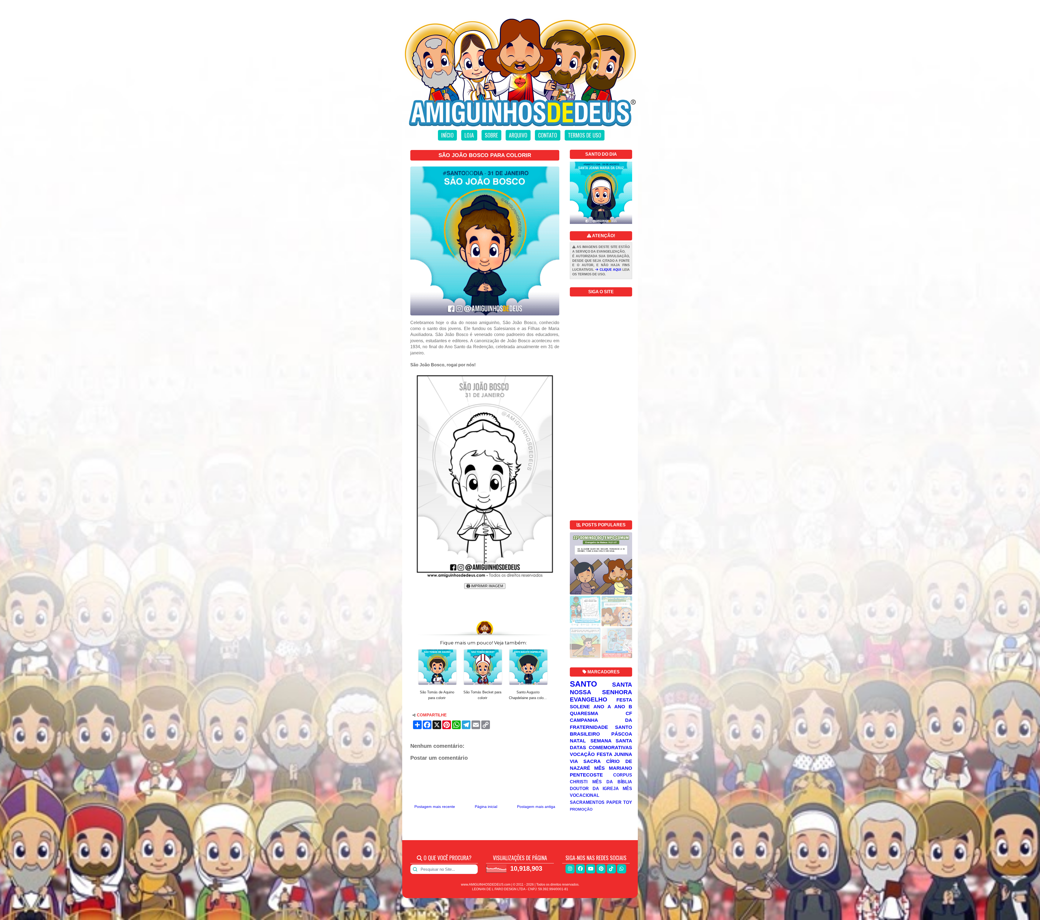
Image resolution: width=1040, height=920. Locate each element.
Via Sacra (585, 761)
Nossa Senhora (601, 692)
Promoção (581, 809)
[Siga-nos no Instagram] (570, 868)
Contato (547, 135)
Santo (583, 684)
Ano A (602, 706)
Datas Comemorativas (601, 747)
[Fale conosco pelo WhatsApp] (621, 868)
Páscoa (621, 734)
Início (447, 135)
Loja (469, 135)
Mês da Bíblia (612, 781)
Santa (622, 684)
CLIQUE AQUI (609, 270)
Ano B (623, 706)
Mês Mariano (613, 768)
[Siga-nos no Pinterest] (601, 868)
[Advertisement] (484, 602)
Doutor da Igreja (594, 788)
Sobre (491, 135)
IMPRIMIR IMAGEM (486, 586)
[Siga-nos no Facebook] (580, 868)
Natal (578, 740)
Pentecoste (586, 775)
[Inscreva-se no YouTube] (590, 868)
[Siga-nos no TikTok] (611, 868)
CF (629, 713)
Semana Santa (611, 740)
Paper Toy (619, 802)
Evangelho (588, 699)
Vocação (582, 754)
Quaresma (584, 713)
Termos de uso (584, 135)
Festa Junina (614, 754)
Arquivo (518, 135)
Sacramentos (587, 802)
